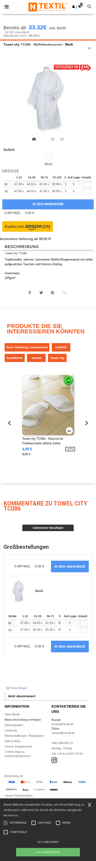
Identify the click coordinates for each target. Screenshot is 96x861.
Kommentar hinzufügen (48, 527)
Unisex (36, 358)
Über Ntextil (12, 714)
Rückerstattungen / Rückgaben (24, 735)
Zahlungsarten (14, 725)
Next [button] (89, 101)
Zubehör (61, 347)
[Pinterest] (52, 292)
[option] (48, 98)
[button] (73, 6)
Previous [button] (9, 101)
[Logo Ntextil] (47, 7)
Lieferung (11, 730)
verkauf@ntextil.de (63, 733)
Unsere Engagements (18, 746)
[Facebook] (29, 292)
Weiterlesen (10, 815)
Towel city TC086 (16, 253)
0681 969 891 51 (62, 743)
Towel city (11, 44)
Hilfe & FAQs (13, 741)
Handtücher (15, 358)
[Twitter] (41, 292)
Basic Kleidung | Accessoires (27, 347)
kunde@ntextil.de (62, 724)
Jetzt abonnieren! (22, 696)
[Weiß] (48, 156)
